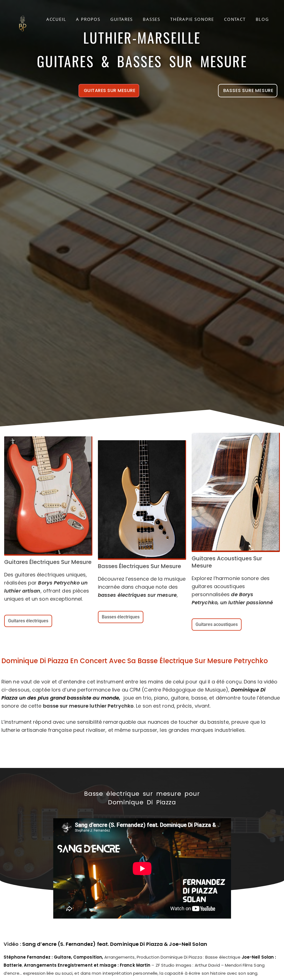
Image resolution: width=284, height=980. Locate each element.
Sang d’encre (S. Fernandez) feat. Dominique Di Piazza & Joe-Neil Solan (114, 944)
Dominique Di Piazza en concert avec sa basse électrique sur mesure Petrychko (134, 660)
